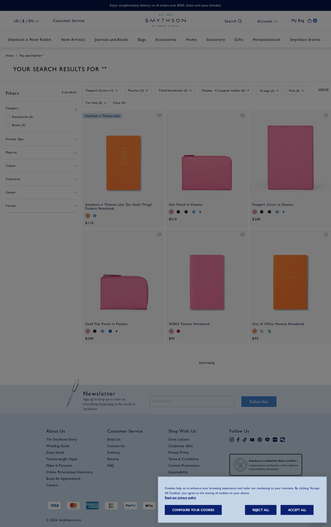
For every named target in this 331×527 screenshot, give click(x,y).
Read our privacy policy (180, 497)
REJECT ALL (260, 510)
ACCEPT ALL (297, 510)
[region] (242, 499)
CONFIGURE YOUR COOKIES (193, 510)
